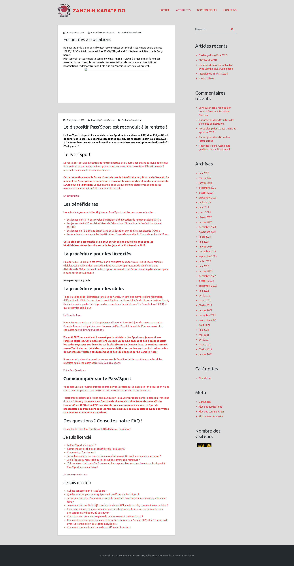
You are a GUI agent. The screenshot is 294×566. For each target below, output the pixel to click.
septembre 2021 (208, 320)
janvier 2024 (205, 246)
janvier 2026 (205, 183)
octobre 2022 (206, 280)
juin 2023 (204, 266)
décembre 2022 (207, 276)
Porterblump (206, 128)
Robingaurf (205, 145)
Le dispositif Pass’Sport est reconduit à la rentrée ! (115, 126)
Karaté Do (230, 10)
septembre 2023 (208, 256)
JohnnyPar (205, 107)
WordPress (189, 555)
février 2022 (205, 305)
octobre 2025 (206, 192)
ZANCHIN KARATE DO (127, 555)
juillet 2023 (205, 261)
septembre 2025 (208, 197)
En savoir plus (71, 195)
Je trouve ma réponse (75, 474)
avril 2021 (204, 339)
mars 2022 (205, 300)
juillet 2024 (205, 236)
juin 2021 (204, 329)
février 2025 (205, 217)
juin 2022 (204, 290)
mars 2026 (205, 178)
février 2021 (205, 349)
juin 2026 (204, 173)
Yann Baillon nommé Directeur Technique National (215, 111)
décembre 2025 (207, 187)
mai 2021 (204, 334)
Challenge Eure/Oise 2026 (213, 55)
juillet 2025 (205, 202)
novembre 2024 (207, 232)
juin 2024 (204, 241)
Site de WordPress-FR (211, 416)
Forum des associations (87, 39)
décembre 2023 (207, 251)
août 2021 (204, 325)
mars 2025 (205, 212)
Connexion (205, 401)
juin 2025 (204, 207)
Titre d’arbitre (206, 78)
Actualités (183, 10)
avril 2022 (204, 295)
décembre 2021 (207, 315)
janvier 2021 (205, 354)
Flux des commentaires (211, 411)
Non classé (136, 32)
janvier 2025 (205, 222)
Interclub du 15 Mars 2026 (213, 73)
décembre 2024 (207, 227)
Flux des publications (210, 406)
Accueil (165, 10)
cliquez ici (116, 322)
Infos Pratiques (207, 10)
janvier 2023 (205, 271)
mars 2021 (205, 344)
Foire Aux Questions (92, 329)
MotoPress (157, 555)
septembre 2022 (208, 285)
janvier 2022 (205, 310)
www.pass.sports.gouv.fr (76, 280)
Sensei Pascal (107, 32)
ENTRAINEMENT (208, 60)
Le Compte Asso (72, 315)
